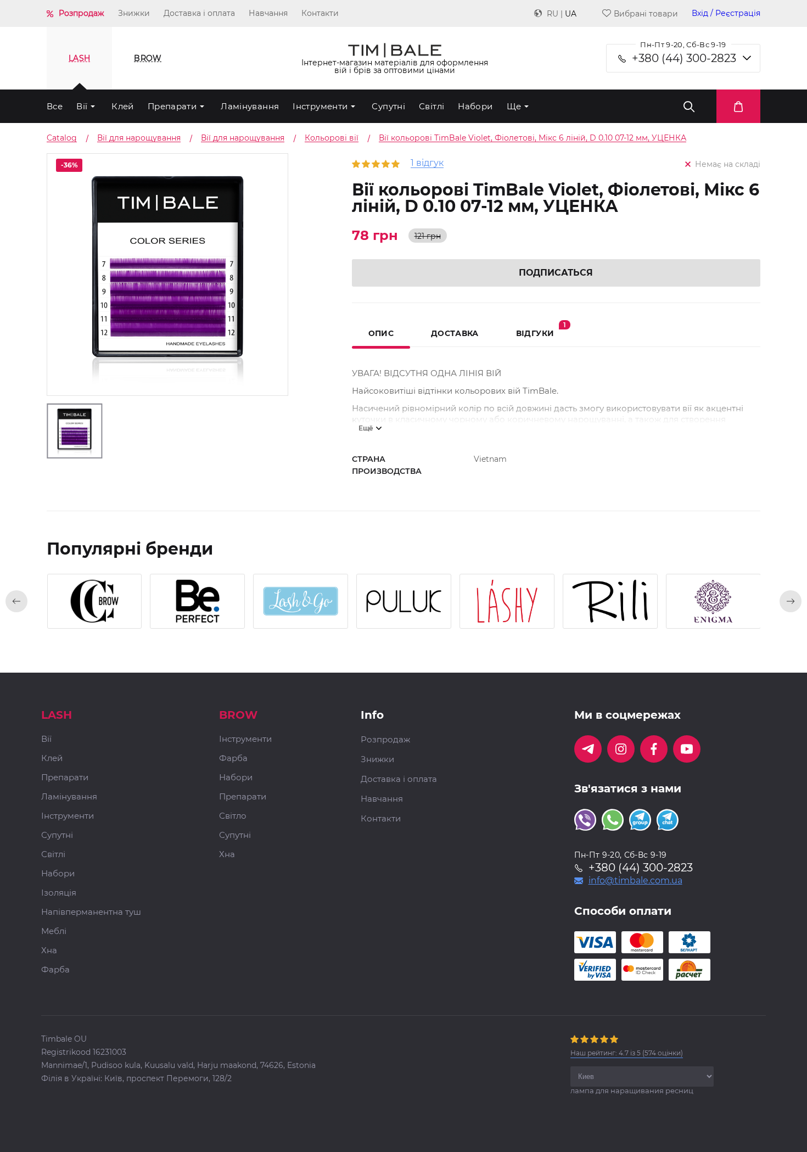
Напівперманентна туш (91, 912)
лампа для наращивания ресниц (631, 1090)
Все (55, 106)
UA (570, 14)
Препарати (172, 106)
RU (552, 14)
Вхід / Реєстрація (726, 13)
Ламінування (250, 106)
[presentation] (16, 601)
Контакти (320, 13)
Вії (81, 106)
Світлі (431, 106)
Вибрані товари (646, 13)
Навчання (268, 13)
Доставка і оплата (199, 13)
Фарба (55, 970)
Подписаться (556, 272)
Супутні (388, 106)
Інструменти (320, 106)
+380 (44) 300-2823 (684, 58)
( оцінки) (626, 1053)
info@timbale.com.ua (635, 880)
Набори (475, 106)
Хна (49, 951)
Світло (232, 816)
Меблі (53, 931)
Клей (122, 106)
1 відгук (427, 163)
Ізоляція (58, 893)
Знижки (134, 13)
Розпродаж (81, 13)
